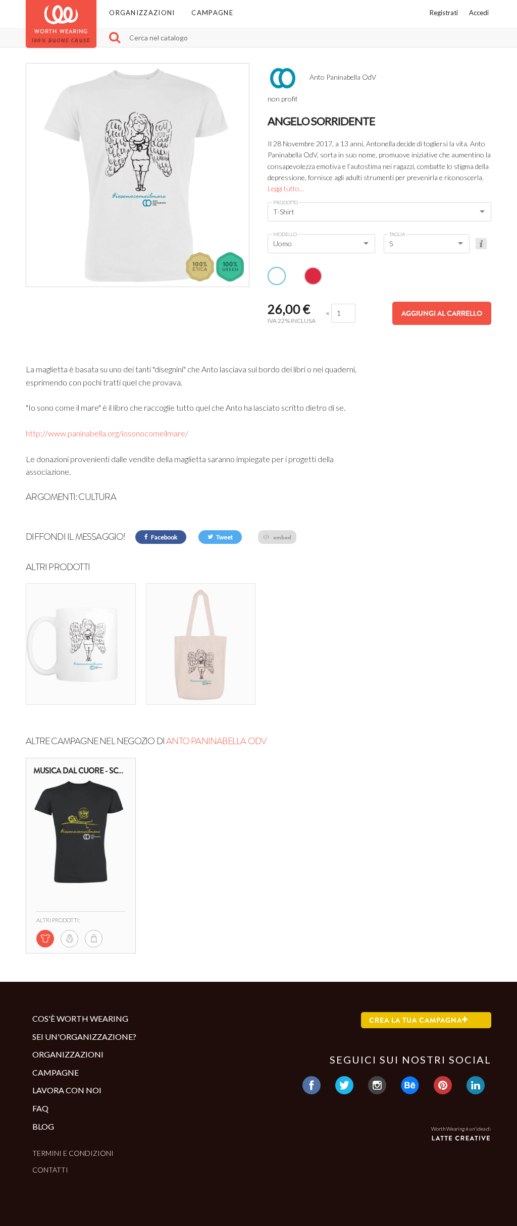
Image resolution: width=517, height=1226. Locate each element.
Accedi (479, 13)
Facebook (163, 537)
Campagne (212, 13)
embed (281, 537)
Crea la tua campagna (415, 1020)
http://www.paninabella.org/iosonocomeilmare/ (107, 433)
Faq (40, 1108)
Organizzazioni (142, 13)
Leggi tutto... (286, 188)
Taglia (397, 234)
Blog (43, 1126)
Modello (285, 234)
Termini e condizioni (73, 1153)
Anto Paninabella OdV (216, 741)
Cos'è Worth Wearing (80, 1018)
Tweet (224, 537)
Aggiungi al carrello (441, 313)
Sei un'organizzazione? (84, 1036)
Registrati (444, 13)
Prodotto (285, 202)
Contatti (50, 1169)
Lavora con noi (66, 1090)
